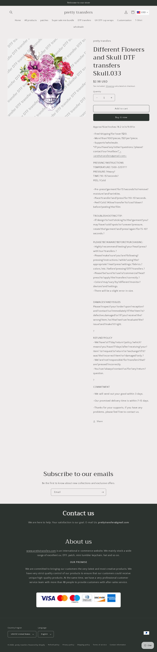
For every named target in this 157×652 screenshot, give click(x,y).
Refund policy (53, 645)
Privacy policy (68, 645)
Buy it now (121, 117)
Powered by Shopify (36, 645)
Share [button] (100, 421)
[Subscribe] (102, 492)
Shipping (110, 86)
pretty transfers (21, 645)
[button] (11, 12)
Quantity (97, 91)
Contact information (118, 645)
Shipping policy (83, 645)
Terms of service (100, 645)
